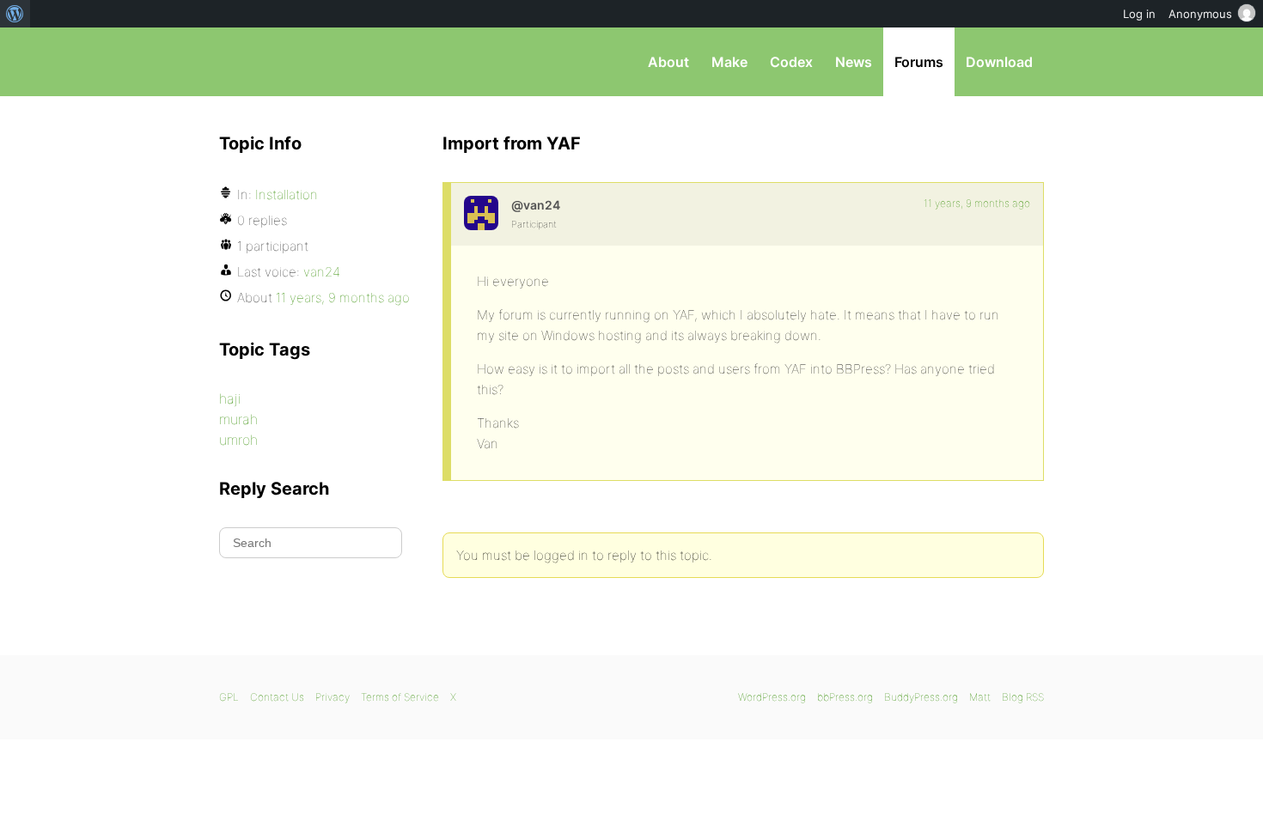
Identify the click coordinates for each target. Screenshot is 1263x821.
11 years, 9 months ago (977, 203)
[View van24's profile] (481, 213)
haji (230, 398)
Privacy (332, 696)
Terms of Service (400, 696)
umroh (238, 439)
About (668, 61)
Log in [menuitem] (1139, 14)
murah (238, 419)
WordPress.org (772, 696)
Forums (918, 61)
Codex (791, 61)
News (853, 61)
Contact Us (277, 696)
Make (729, 61)
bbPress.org (308, 61)
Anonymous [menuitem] (1200, 14)
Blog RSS (1023, 696)
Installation (286, 194)
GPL (229, 696)
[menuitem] (15, 13)
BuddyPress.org (921, 696)
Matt (980, 696)
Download (999, 61)
